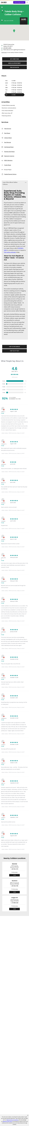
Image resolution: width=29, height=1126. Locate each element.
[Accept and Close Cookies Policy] (28, 1115)
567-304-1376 (15, 869)
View (14, 875)
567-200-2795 (15, 886)
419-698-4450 (15, 902)
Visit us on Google (14, 346)
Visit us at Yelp (14, 350)
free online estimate (10, 252)
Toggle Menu (27, 2)
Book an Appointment (19, 2)
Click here (4, 52)
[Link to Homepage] (4, 2)
